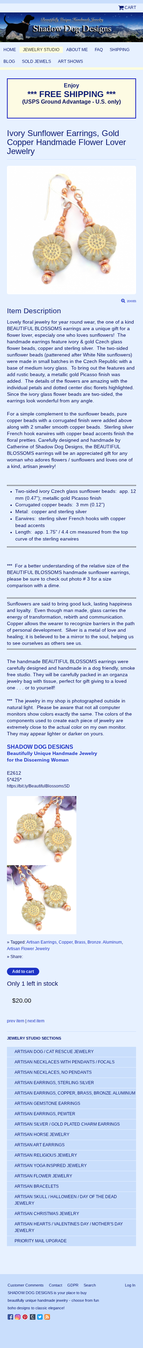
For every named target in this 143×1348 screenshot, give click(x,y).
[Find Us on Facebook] (11, 1315)
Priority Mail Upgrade (41, 1241)
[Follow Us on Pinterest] (26, 1315)
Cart (130, 7)
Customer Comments (26, 1285)
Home (9, 49)
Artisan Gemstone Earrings (47, 1103)
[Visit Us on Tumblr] (33, 1315)
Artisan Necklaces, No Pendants (53, 1072)
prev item (15, 1021)
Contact (55, 1285)
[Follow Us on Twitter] (40, 1315)
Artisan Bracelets (37, 1186)
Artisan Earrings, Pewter (45, 1113)
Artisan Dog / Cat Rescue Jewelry (54, 1051)
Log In (130, 1285)
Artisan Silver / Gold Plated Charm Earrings (67, 1124)
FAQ (99, 49)
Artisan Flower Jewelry (28, 948)
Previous (10, 222)
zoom (130, 301)
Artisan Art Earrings (40, 1145)
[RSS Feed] (48, 1315)
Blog (9, 61)
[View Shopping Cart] (121, 7)
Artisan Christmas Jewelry (47, 1213)
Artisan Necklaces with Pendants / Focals (65, 1062)
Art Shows (70, 61)
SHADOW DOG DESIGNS (40, 747)
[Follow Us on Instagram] (18, 1315)
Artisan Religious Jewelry (46, 1155)
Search (90, 1285)
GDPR (72, 1285)
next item (35, 1021)
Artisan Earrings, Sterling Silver (54, 1082)
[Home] (71, 27)
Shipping (119, 49)
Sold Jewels (36, 61)
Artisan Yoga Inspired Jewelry (51, 1165)
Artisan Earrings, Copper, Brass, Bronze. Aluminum (74, 942)
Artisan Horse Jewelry (42, 1134)
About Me (77, 49)
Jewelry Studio (41, 49)
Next (133, 222)
